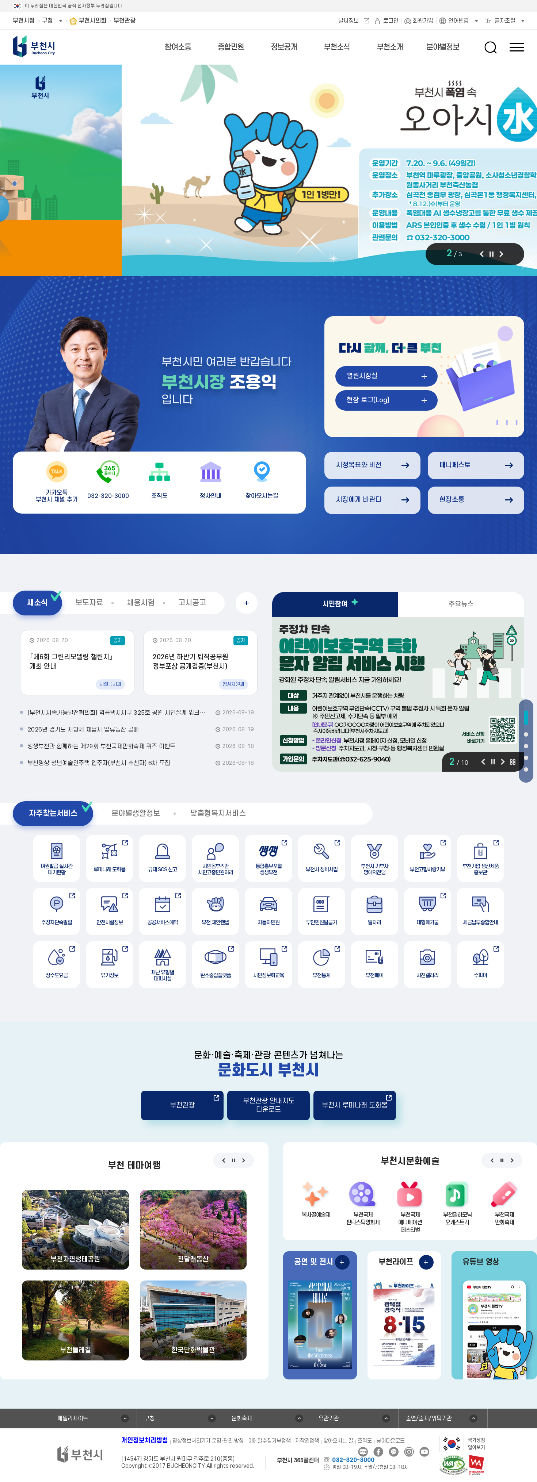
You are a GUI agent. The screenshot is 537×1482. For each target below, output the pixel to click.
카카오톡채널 (394, 1452)
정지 (491, 254)
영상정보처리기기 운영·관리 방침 (208, 1441)
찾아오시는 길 (338, 1441)
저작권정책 (307, 1441)
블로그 (363, 1452)
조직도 (365, 1441)
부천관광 (182, 1105)
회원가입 (423, 21)
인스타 (409, 1452)
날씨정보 (348, 21)
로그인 (391, 21)
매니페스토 (455, 465)
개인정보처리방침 (144, 1440)
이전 (482, 254)
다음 (501, 254)
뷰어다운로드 (390, 1441)
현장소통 (451, 500)
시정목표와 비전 (358, 465)
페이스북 (378, 1452)
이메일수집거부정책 (269, 1441)
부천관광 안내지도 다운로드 (268, 1105)
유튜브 (424, 1452)
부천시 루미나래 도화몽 (355, 1105)
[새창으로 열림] (268, 171)
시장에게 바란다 (358, 500)
